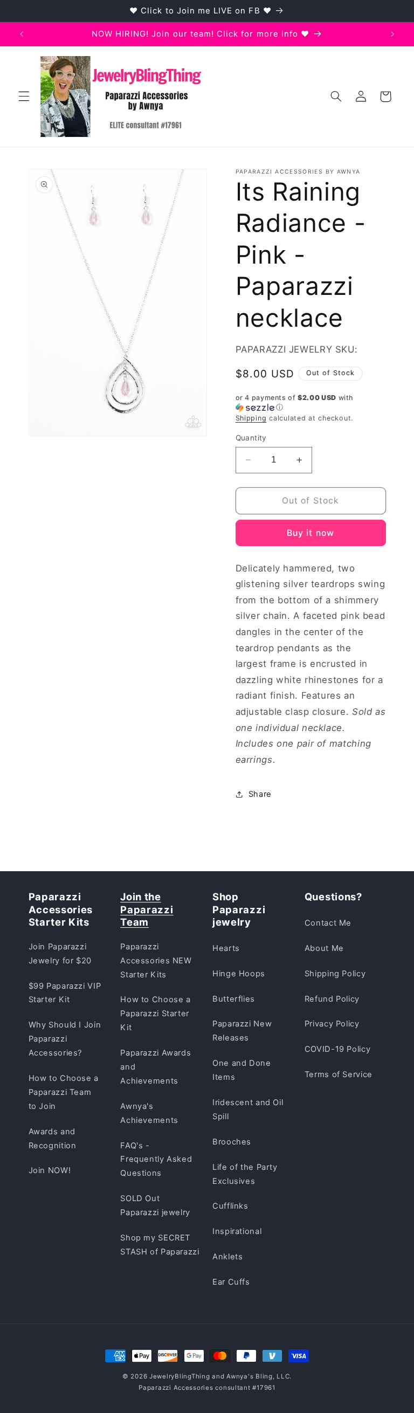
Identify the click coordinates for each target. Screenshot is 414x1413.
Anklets (227, 1257)
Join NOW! (50, 1170)
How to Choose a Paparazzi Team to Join (64, 1092)
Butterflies (233, 999)
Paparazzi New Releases (242, 1031)
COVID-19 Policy (337, 1049)
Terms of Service (338, 1074)
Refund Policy (332, 999)
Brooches (231, 1142)
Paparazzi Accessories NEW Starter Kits (155, 961)
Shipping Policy (335, 973)
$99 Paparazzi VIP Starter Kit (65, 993)
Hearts (226, 948)
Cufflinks (230, 1206)
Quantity (251, 437)
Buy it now (310, 533)
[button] (23, 96)
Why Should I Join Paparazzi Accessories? (65, 1039)
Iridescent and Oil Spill (247, 1109)
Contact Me (328, 923)
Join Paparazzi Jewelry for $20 (60, 954)
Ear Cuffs (231, 1282)
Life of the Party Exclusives (245, 1174)
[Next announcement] (392, 34)
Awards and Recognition (53, 1138)
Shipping (251, 418)
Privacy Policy (332, 1024)
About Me (324, 948)
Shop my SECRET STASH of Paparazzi (159, 1245)
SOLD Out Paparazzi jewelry (155, 1205)
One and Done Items (241, 1070)
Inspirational (236, 1231)
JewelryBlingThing (179, 1376)
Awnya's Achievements (149, 1113)
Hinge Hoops (238, 973)
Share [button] (260, 794)
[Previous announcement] (21, 34)
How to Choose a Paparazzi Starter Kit (155, 1013)
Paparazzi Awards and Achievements (155, 1067)
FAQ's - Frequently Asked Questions (156, 1159)
